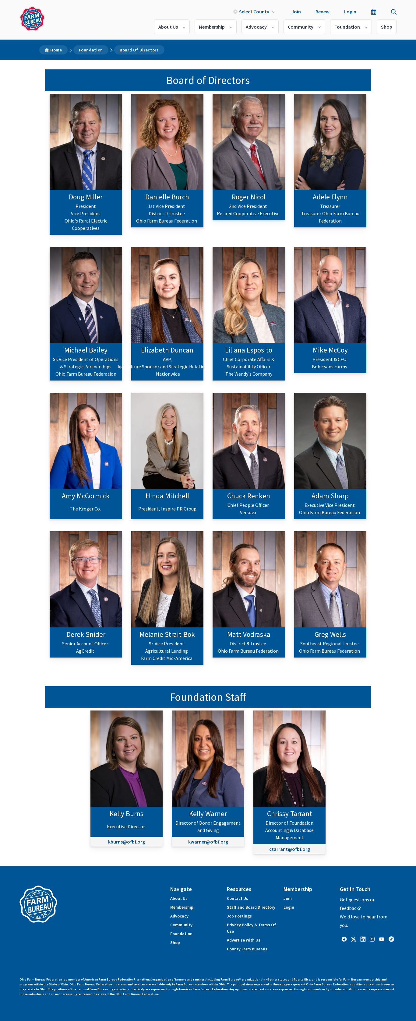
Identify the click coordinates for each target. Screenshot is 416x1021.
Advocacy (256, 27)
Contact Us (237, 898)
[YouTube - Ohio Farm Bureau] (381, 939)
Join (296, 12)
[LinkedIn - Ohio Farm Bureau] (363, 939)
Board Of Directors (139, 50)
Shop (386, 27)
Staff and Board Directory (251, 907)
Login (350, 12)
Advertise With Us (243, 940)
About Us (168, 27)
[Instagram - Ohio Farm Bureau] (372, 939)
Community (300, 27)
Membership (212, 27)
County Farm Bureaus (247, 949)
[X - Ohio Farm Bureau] (353, 939)
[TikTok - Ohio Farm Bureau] (391, 939)
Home (56, 50)
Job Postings (239, 916)
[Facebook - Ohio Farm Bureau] (344, 939)
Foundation (347, 27)
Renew (323, 12)
